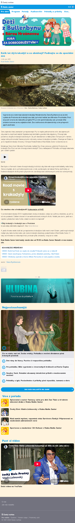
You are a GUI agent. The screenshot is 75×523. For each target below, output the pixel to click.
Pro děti (5, 12)
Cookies (13, 517)
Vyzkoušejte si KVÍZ (36, 209)
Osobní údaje (22, 517)
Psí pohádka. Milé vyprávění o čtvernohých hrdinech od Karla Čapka (37, 367)
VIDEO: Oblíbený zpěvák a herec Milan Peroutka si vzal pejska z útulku (31, 257)
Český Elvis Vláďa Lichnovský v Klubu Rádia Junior (33, 409)
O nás (4, 502)
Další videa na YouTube (11, 486)
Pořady (25, 12)
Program (16, 12)
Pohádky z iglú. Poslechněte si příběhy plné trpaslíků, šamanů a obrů (38, 381)
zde (2, 243)
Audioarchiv (36, 12)
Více (66, 12)
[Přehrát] (4, 157)
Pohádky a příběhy (53, 12)
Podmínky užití (34, 517)
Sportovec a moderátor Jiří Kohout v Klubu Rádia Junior (36, 428)
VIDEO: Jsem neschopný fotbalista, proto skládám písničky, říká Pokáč (30, 254)
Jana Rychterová (13, 262)
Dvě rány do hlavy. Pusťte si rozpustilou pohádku (28, 361)
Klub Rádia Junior (7, 62)
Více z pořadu (11, 396)
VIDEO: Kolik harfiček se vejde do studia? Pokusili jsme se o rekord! (29, 251)
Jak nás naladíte (8, 505)
